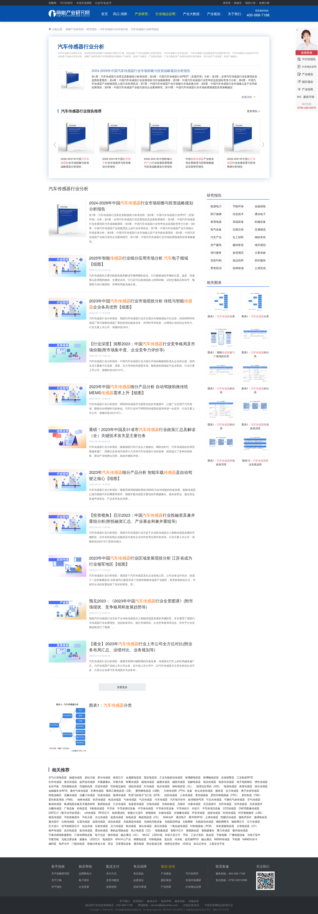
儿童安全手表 (217, 843)
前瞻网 (52, 3)
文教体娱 (260, 252)
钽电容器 (131, 817)
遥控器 (168, 839)
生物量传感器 (181, 812)
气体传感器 (130, 799)
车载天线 (118, 782)
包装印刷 (216, 260)
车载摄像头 (104, 782)
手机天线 (87, 817)
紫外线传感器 (240, 830)
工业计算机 (197, 835)
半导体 (111, 808)
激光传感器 (70, 782)
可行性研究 (66, 3)
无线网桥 (188, 821)
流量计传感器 (87, 795)
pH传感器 (90, 812)
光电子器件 (253, 835)
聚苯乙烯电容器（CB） (119, 790)
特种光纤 (168, 817)
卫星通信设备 (123, 843)
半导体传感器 (145, 808)
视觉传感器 (55, 817)
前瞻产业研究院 (75, 29)
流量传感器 (70, 795)
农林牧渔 (238, 268)
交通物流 (260, 229)
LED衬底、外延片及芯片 (166, 835)
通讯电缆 (139, 843)
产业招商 (166, 886)
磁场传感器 (147, 782)
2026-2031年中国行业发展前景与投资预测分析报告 (241, 162)
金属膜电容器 (133, 777)
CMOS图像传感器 (249, 808)
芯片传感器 (253, 821)
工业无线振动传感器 (171, 777)
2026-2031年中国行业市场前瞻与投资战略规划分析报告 (75, 162)
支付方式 (111, 873)
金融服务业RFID (58, 790)
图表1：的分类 (255, 354)
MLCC (146, 835)
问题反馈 (193, 901)
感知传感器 (134, 786)
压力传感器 (116, 826)
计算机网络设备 (83, 835)
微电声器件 (245, 817)
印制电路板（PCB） (201, 826)
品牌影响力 (85, 873)
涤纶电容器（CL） (183, 786)
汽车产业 (216, 237)
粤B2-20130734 (221, 909)
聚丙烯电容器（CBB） (148, 790)
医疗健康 (216, 214)
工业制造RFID (245, 777)
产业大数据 (192, 13)
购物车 (238, 3)
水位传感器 (101, 817)
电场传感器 (230, 786)
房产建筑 (216, 245)
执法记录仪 (200, 843)
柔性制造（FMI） (252, 795)
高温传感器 (101, 786)
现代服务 (216, 252)
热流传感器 (114, 799)
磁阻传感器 (178, 782)
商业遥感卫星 (154, 843)
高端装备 (238, 221)
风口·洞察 (121, 13)
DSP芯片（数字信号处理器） (65, 812)
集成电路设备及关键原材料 (79, 804)
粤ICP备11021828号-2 (174, 909)
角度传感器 (245, 786)
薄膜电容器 (139, 839)
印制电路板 (155, 839)
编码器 (52, 843)
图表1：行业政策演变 (255, 426)
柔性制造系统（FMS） (62, 799)
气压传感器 (145, 799)
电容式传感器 (226, 782)
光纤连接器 (240, 804)
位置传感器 (83, 821)
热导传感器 (99, 799)
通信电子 (260, 214)
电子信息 (100, 835)
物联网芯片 (238, 821)
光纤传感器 (225, 804)
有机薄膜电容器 (225, 826)
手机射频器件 (72, 817)
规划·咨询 (168, 866)
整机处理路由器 (119, 830)
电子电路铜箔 (244, 782)
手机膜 (236, 839)
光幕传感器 (194, 804)
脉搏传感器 (119, 795)
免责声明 (166, 901)
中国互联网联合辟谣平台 (218, 905)
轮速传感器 (104, 795)
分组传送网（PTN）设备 (178, 790)
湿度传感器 (213, 812)
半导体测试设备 (126, 808)
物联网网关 (222, 821)
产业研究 (142, 13)
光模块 (181, 804)
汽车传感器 (161, 799)
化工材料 (238, 237)
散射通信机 (118, 812)
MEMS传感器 (222, 839)
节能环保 (238, 206)
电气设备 (216, 229)
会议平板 (54, 786)
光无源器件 (209, 804)
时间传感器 (229, 812)
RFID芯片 (103, 812)
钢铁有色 (260, 237)
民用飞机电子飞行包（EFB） (145, 795)
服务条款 (180, 901)
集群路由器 (104, 804)
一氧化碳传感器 (179, 826)
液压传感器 (160, 826)
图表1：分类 (110, 705)
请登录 (227, 3)
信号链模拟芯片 (70, 826)
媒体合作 (152, 901)
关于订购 (56, 880)
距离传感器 (97, 790)
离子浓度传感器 (250, 790)
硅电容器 (82, 808)
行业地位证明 (167, 13)
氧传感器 (131, 826)
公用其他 (260, 268)
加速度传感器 (136, 804)
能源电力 (216, 206)
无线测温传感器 (132, 821)
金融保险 (260, 206)
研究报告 (91, 29)
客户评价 (84, 880)
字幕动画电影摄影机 (60, 835)
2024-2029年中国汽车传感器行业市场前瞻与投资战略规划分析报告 (141, 70)
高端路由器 (86, 786)
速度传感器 (116, 817)
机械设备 (260, 221)
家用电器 (216, 221)
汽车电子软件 (178, 799)
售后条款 (138, 873)
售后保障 (140, 866)
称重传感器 (132, 782)
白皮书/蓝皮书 (103, 3)
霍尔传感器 (104, 777)
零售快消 (216, 268)
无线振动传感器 (204, 821)
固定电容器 (150, 777)
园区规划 (166, 880)
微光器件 (54, 821)
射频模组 (151, 812)
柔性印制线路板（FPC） (225, 795)
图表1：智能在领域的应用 (221, 354)
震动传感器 (101, 830)
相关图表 (214, 282)
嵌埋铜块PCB (196, 799)
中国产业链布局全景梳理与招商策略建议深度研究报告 (200, 162)
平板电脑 (221, 835)
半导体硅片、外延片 (188, 808)
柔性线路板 (201, 795)
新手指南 (58, 866)
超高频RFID (192, 839)
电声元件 (64, 843)
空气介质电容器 (58, 777)
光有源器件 (256, 804)
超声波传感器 (87, 782)
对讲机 (178, 839)
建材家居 (238, 245)
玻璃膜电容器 (193, 777)
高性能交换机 (118, 786)
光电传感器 (152, 804)
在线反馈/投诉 (191, 905)
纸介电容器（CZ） (142, 830)
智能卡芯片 (177, 830)
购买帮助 (85, 866)
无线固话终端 (172, 821)
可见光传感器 (214, 799)
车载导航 (54, 839)
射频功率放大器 (96, 843)
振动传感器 (86, 830)
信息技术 (238, 214)
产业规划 (215, 13)
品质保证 (138, 880)
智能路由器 (192, 830)
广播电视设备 (237, 835)
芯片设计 (54, 826)
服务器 (219, 790)
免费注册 (264, 3)
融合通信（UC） (130, 835)
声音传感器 (198, 812)
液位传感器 (145, 826)
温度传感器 (98, 821)
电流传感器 (209, 782)
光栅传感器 (55, 808)
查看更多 (122, 687)
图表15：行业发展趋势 (255, 462)
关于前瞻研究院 (60, 873)
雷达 (110, 843)
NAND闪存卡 (250, 839)
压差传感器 (101, 826)
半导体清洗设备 (211, 808)
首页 (104, 13)
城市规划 (260, 245)
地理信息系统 (172, 843)
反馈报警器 (227, 777)
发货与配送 (112, 880)
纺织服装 (260, 260)
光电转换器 (168, 804)
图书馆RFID (196, 817)
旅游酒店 (238, 252)
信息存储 (87, 826)
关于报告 (56, 886)
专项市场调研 (84, 3)
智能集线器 (161, 830)
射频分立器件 (135, 812)
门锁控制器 (78, 843)
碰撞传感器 (75, 777)
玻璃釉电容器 (211, 777)
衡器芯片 (118, 777)
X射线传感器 (97, 808)
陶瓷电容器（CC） (149, 817)
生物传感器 (164, 812)
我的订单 (250, 3)
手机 (185, 835)
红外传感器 (55, 782)
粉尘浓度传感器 (204, 790)
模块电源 (113, 835)
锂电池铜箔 (55, 795)
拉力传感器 (232, 790)
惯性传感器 (261, 782)
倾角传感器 (83, 799)
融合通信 (206, 839)
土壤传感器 (211, 817)
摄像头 (83, 839)
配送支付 (112, 866)
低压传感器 (163, 786)
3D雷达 (187, 843)
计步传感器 (119, 804)
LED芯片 (95, 839)
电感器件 (108, 839)
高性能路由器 (69, 786)
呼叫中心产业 (123, 839)
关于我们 (235, 13)
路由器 (210, 835)
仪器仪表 (238, 229)
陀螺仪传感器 (228, 817)
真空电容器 (70, 830)
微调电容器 (260, 817)
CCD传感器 (229, 808)
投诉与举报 (139, 886)
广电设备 (69, 808)
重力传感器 (223, 830)
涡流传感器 (114, 821)
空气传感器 (253, 799)
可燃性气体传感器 (234, 799)
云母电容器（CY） (247, 826)
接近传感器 (261, 786)
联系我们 (138, 901)
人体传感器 (186, 795)
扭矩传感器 (170, 795)
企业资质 (84, 886)
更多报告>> (253, 111)
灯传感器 (149, 786)
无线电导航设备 (153, 821)
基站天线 (90, 777)
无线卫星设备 (69, 839)
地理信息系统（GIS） (208, 786)
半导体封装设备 (165, 808)
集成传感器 (55, 804)
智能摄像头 (208, 830)
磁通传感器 (163, 782)
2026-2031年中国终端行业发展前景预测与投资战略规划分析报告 (158, 162)
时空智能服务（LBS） (251, 812)
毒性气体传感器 (79, 790)
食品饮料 (238, 260)
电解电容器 (194, 782)
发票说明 (111, 886)
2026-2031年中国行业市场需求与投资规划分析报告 (116, 162)
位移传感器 (67, 821)
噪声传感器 (55, 830)
